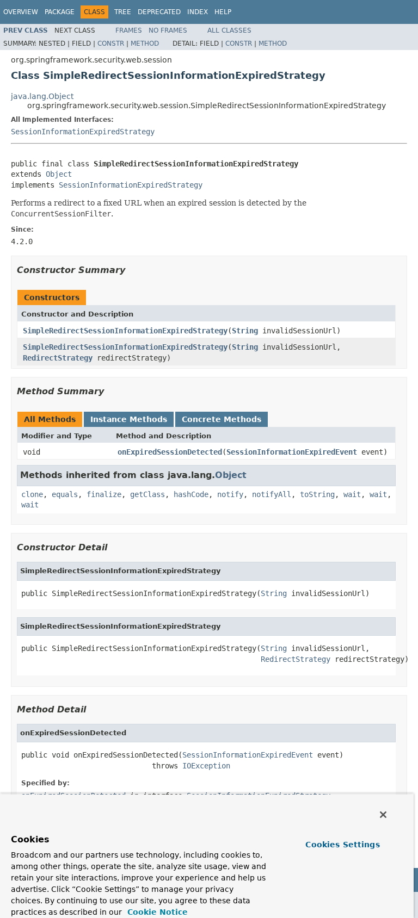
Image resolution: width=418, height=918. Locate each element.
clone (32, 494)
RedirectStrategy (58, 357)
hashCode (191, 494)
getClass (147, 494)
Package (60, 12)
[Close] (383, 815)
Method (145, 43)
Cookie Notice (156, 912)
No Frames (168, 30)
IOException (206, 765)
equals (65, 494)
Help (222, 12)
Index (197, 12)
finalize (104, 494)
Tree (122, 12)
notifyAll (271, 494)
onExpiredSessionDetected (170, 452)
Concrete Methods (221, 419)
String (245, 330)
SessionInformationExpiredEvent (291, 452)
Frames (128, 30)
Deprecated (159, 12)
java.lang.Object (42, 96)
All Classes (229, 30)
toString (317, 494)
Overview (20, 12)
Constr (110, 43)
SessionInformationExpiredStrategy (83, 131)
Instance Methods (128, 419)
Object (59, 174)
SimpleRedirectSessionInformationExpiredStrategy (125, 330)
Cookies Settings (342, 844)
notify (230, 494)
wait (352, 494)
